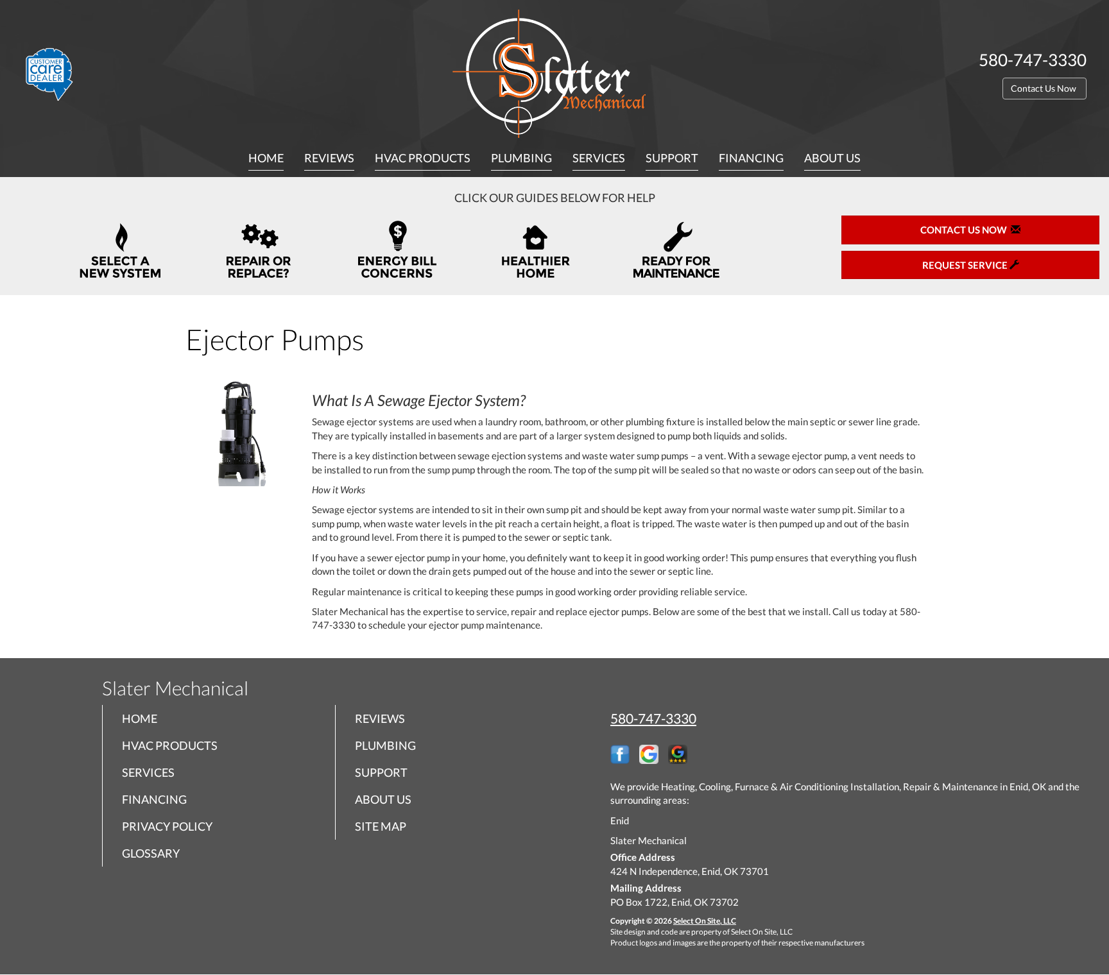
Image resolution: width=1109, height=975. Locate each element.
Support (672, 158)
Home (266, 158)
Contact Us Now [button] (1044, 88)
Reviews (329, 158)
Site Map (380, 826)
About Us (832, 158)
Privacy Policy (167, 826)
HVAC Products (422, 158)
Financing (751, 158)
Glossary (151, 853)
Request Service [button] (966, 265)
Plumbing (521, 158)
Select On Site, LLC (704, 921)
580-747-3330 (653, 718)
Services (598, 158)
